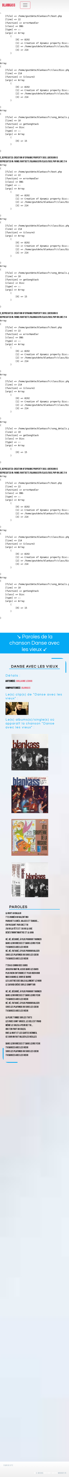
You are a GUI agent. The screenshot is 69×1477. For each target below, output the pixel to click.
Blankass (8, 5)
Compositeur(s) (13, 687)
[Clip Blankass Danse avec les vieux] (17, 708)
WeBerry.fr (62, 1473)
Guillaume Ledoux (24, 681)
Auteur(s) (10, 681)
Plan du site (8, 1465)
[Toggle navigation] (25, 5)
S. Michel (39, 1473)
